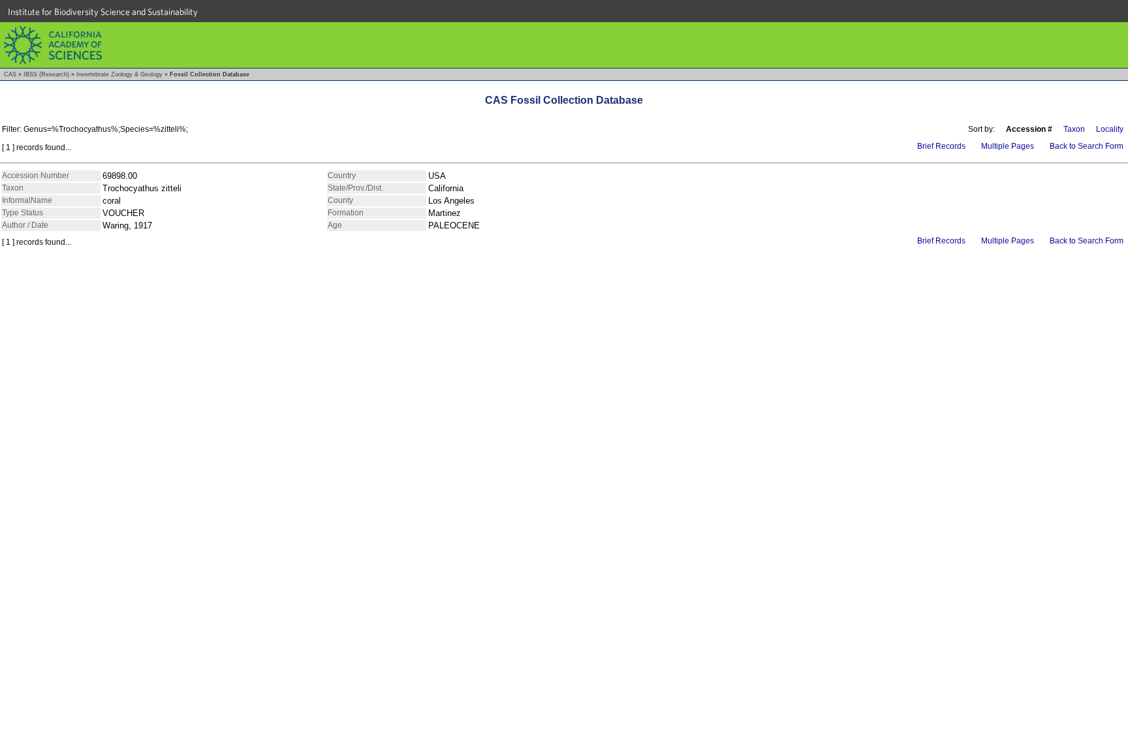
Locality (1109, 129)
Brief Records (941, 146)
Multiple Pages (1007, 146)
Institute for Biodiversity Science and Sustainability (103, 12)
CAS (10, 74)
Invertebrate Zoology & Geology (119, 74)
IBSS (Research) (46, 74)
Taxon (1074, 129)
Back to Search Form (1086, 146)
